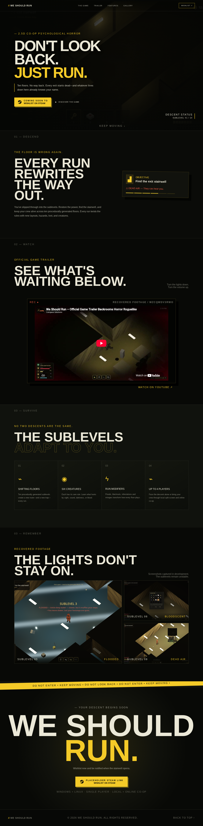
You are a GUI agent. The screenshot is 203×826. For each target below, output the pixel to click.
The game (83, 6)
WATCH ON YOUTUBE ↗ (155, 387)
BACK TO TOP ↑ (184, 818)
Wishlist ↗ (186, 5)
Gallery (128, 6)
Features (113, 6)
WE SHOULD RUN (20, 5)
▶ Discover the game (67, 102)
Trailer (98, 6)
